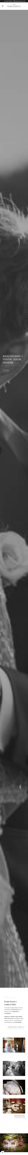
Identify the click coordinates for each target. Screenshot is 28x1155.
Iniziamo (6, 370)
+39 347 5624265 (8, 1)
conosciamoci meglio (16, 1027)
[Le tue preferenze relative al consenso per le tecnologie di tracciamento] (2, 1152)
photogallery (19, 1116)
